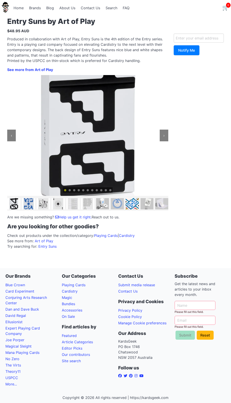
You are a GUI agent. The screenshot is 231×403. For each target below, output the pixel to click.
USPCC (11, 378)
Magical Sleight (18, 346)
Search (111, 8)
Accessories (72, 310)
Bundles (68, 304)
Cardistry (127, 235)
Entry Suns (47, 246)
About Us (67, 8)
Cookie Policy (130, 316)
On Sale (68, 316)
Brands (35, 8)
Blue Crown (15, 285)
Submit (185, 335)
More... (11, 384)
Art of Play (44, 241)
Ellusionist (14, 322)
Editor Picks (72, 348)
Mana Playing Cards (22, 352)
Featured (69, 335)
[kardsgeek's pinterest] (131, 375)
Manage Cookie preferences (142, 323)
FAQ (126, 8)
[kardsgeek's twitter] (126, 375)
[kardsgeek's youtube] (142, 375)
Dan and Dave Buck (22, 309)
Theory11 (13, 371)
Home (19, 8)
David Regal (15, 315)
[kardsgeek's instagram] (136, 375)
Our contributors (76, 354)
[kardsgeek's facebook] (121, 375)
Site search (71, 361)
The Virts (13, 365)
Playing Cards (106, 235)
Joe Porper (14, 340)
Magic (67, 297)
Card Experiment (19, 291)
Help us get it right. (75, 217)
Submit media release (136, 285)
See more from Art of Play (30, 69)
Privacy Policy (130, 310)
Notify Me (186, 50)
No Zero (12, 359)
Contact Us (90, 8)
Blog (50, 8)
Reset (205, 335)
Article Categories (77, 342)
